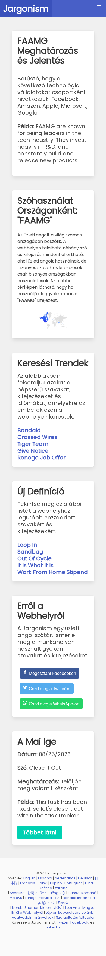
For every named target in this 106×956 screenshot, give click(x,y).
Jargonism (26, 8)
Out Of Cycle (34, 558)
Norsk (17, 907)
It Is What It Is (35, 565)
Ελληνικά (72, 907)
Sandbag (30, 551)
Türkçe (31, 897)
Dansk (73, 892)
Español (45, 878)
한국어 (32, 892)
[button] (99, 7)
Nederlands (65, 878)
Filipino (56, 883)
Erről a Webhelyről (27, 912)
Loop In (27, 545)
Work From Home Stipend (52, 572)
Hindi (89, 883)
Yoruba (45, 897)
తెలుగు (63, 902)
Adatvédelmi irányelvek (33, 917)
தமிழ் (42, 902)
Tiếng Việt (57, 892)
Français (27, 883)
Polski (43, 883)
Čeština (45, 888)
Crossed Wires (37, 437)
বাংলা (57, 897)
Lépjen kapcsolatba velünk (69, 912)
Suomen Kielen (37, 907)
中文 (51, 902)
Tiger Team (32, 444)
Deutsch (85, 878)
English (29, 878)
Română (88, 892)
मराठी (58, 907)
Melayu (16, 897)
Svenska (17, 892)
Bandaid (29, 430)
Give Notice (32, 451)
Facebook (79, 922)
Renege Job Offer (41, 457)
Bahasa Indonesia (79, 897)
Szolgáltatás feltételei (75, 917)
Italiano (61, 888)
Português (73, 883)
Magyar (89, 907)
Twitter (63, 922)
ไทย (43, 892)
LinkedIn (53, 927)
